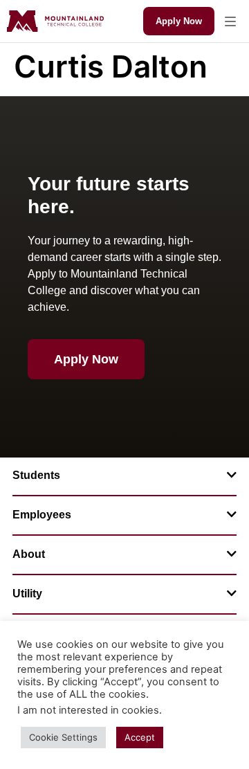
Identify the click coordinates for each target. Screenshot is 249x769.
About (28, 554)
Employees (41, 515)
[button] (230, 21)
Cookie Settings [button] (63, 737)
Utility (27, 593)
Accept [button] (139, 737)
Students (36, 475)
